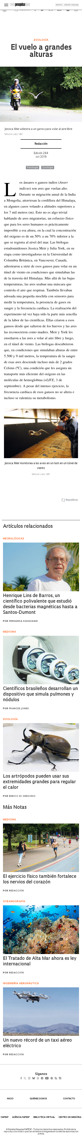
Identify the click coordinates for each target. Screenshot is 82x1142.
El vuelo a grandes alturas (41, 51)
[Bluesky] (38, 1079)
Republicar (72, 500)
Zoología (47, 167)
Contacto (69, 1099)
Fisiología (32, 167)
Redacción (41, 144)
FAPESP (5, 1117)
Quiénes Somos (38, 1099)
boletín (59, 5)
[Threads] (44, 1079)
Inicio (10, 1099)
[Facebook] (22, 1079)
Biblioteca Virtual (44, 1117)
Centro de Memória (70, 1117)
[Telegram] (49, 1079)
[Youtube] (55, 1079)
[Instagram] (32, 1079)
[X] (26, 1079)
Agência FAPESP (21, 1117)
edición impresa (71, 5)
